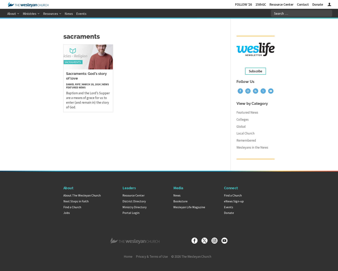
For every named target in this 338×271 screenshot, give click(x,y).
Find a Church (72, 207)
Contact (303, 4)
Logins (329, 5)
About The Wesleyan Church (82, 195)
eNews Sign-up (234, 201)
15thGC (260, 4)
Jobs (66, 213)
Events (81, 13)
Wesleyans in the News (252, 147)
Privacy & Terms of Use (152, 256)
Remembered (246, 140)
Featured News (76, 87)
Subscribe (255, 71)
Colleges (242, 119)
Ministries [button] (29, 13)
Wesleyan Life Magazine (189, 207)
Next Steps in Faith (76, 201)
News (69, 13)
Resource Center (281, 4)
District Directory (134, 201)
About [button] (11, 13)
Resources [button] (50, 13)
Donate (317, 4)
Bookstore (180, 201)
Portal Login (130, 213)
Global (241, 126)
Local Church (245, 133)
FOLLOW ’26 (243, 4)
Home (128, 256)
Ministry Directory (134, 207)
